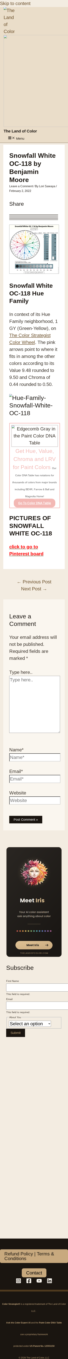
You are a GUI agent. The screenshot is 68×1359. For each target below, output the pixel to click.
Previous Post (34, 581)
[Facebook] (29, 1282)
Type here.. (20, 672)
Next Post (34, 588)
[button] (34, 1256)
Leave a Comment (21, 186)
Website (17, 793)
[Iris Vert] (34, 902)
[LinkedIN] (49, 1282)
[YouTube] (39, 1282)
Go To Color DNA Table (34, 503)
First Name (12, 981)
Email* (16, 771)
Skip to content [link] (15, 3)
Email (9, 999)
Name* (16, 749)
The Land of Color (20, 131)
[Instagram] (18, 1282)
